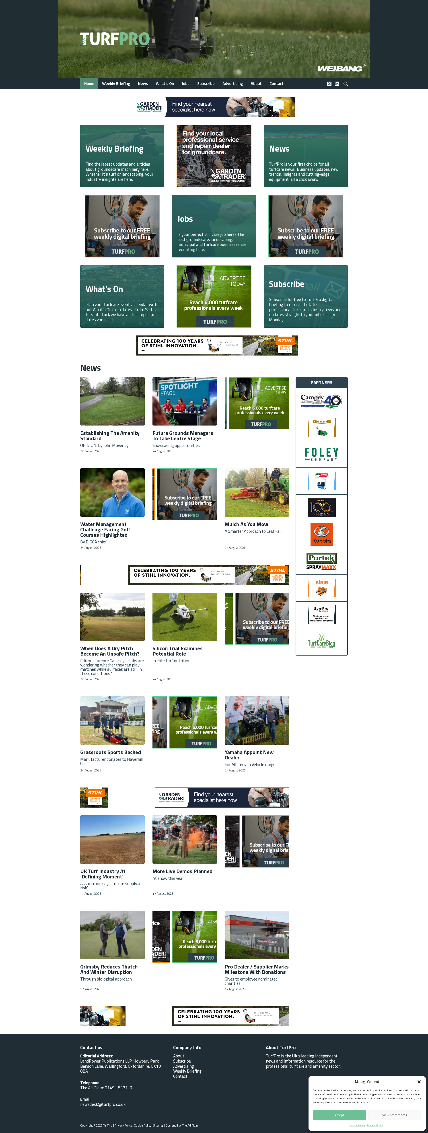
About (256, 83)
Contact (277, 83)
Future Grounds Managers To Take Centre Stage (182, 435)
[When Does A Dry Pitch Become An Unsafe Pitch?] (112, 617)
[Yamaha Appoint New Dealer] (257, 720)
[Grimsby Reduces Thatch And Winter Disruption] (112, 935)
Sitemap (158, 1125)
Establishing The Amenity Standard (110, 435)
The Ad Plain (190, 1125)
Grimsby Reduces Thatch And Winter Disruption (109, 969)
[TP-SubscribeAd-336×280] (122, 225)
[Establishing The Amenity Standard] (112, 401)
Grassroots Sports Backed (110, 752)
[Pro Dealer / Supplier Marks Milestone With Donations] (257, 935)
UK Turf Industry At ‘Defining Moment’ (103, 873)
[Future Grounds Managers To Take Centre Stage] (184, 401)
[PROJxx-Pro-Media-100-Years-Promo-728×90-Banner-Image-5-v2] (214, 345)
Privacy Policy (375, 1125)
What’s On (165, 83)
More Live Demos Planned (182, 871)
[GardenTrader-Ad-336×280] (214, 155)
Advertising (232, 83)
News (143, 83)
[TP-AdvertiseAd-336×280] (214, 296)
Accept (339, 1115)
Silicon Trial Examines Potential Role (177, 651)
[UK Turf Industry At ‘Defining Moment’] (112, 839)
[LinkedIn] (337, 84)
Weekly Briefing (116, 83)
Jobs (185, 83)
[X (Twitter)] (329, 84)
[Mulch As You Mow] (257, 492)
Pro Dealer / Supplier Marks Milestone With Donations (257, 969)
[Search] (346, 84)
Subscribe (206, 83)
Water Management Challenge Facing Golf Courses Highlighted (105, 529)
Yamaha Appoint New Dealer (249, 754)
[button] (419, 1082)
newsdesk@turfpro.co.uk (103, 1104)
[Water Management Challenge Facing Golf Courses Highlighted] (112, 492)
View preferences (394, 1115)
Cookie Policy (357, 1125)
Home (89, 83)
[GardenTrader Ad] (214, 106)
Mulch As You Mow (246, 524)
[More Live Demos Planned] (184, 839)
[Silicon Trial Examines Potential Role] (184, 617)
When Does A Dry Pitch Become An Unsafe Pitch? (110, 651)
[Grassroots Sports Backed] (112, 720)
